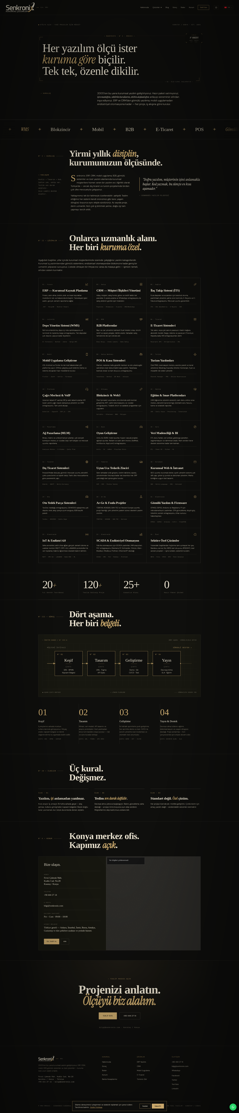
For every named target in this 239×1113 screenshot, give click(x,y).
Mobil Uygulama (143, 1070)
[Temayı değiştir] (216, 7)
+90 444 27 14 (50, 895)
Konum (191, 7)
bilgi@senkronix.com (53, 905)
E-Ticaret (140, 1075)
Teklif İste (203, 7)
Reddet (145, 1106)
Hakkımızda (144, 7)
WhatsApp (176, 1070)
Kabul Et (158, 1106)
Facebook (176, 1075)
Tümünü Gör (142, 1079)
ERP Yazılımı (141, 1062)
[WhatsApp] (233, 1107)
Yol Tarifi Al (52, 941)
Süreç (175, 7)
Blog (167, 7)
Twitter (174, 1080)
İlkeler (183, 7)
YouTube (175, 1084)
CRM (139, 1066)
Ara (64, 941)
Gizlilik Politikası (96, 1107)
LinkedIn (175, 1088)
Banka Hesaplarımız (109, 1079)
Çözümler (156, 7)
